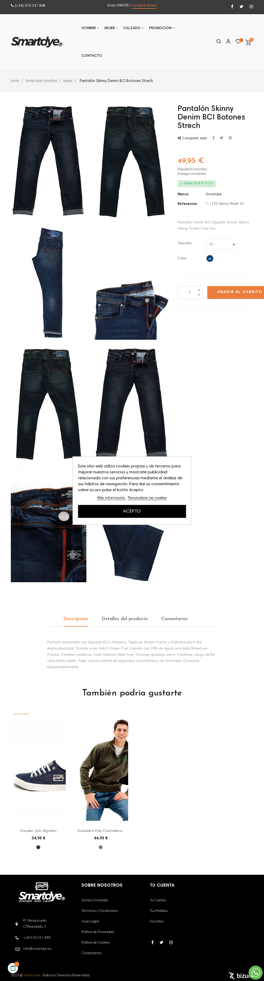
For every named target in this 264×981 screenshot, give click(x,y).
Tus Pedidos (159, 911)
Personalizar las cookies (147, 498)
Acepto (132, 511)
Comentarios (174, 619)
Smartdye (214, 194)
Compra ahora (143, 5)
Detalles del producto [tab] (125, 619)
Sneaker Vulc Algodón (38, 831)
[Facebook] (232, 7)
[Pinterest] (230, 138)
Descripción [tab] (75, 619)
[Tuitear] (222, 138)
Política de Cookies (95, 943)
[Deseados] (238, 43)
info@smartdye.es (37, 949)
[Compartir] (213, 138)
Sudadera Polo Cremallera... (100, 831)
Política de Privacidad (97, 932)
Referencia (187, 204)
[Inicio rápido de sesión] (226, 42)
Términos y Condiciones (99, 911)
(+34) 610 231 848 (30, 6)
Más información (111, 498)
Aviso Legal (90, 921)
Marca (183, 194)
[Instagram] (251, 7)
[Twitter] (241, 7)
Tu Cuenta (158, 900)
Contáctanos (91, 953)
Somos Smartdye (94, 900)
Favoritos (156, 921)
